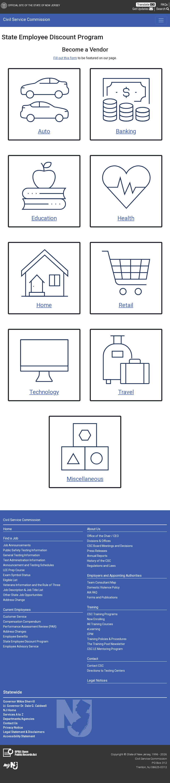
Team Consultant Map (101, 582)
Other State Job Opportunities (22, 595)
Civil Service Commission (26, 19)
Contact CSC (95, 665)
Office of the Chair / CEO (103, 536)
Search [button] (161, 9)
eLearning (93, 629)
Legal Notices (97, 680)
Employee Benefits (15, 636)
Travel (126, 392)
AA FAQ (92, 592)
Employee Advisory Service (21, 646)
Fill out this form (65, 58)
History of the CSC (99, 560)
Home (44, 305)
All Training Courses (100, 624)
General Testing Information (21, 555)
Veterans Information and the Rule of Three (31, 585)
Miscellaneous (85, 479)
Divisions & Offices (99, 541)
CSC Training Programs (102, 614)
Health (126, 218)
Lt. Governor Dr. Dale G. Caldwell (25, 705)
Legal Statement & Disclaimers (24, 732)
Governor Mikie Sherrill (19, 701)
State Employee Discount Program (25, 641)
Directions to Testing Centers (106, 670)
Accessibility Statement (19, 736)
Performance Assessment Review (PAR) (29, 626)
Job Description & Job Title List (23, 590)
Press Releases (97, 550)
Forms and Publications (102, 597)
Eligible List (10, 580)
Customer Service (15, 616)
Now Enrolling (96, 619)
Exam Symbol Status (16, 575)
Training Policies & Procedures (106, 639)
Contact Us (10, 723)
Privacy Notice (13, 727)
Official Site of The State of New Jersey (34, 5)
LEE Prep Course (14, 570)
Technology (44, 392)
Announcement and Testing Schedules (28, 565)
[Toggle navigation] (161, 20)
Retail (126, 305)
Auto (44, 131)
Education (44, 218)
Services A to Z (13, 714)
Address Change (14, 600)
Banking (126, 131)
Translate (143, 4)
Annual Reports (97, 555)
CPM (90, 634)
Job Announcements (17, 545)
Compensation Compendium (22, 621)
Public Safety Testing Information (25, 550)
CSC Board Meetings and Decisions (110, 546)
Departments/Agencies (18, 719)
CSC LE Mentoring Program (105, 649)
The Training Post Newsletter (106, 644)
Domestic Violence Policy (103, 587)
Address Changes (14, 631)
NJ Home (9, 710)
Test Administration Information (24, 560)
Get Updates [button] (140, 9)
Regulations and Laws (101, 565)
